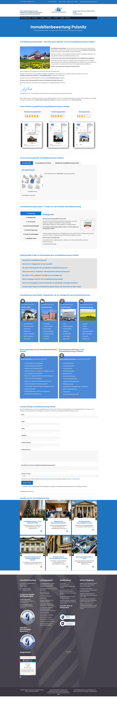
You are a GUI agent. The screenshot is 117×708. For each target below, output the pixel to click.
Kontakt (62, 17)
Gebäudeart (23, 435)
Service (68, 17)
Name (22, 414)
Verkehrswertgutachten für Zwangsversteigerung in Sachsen (32, 558)
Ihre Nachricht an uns (25, 449)
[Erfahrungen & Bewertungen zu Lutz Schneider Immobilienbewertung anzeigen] (28, 665)
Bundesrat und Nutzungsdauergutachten (58, 522)
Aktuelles (36, 17)
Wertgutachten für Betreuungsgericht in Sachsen (58, 557)
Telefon (23, 428)
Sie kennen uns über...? (26, 473)
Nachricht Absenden (27, 482)
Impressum (62, 610)
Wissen (56, 17)
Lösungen (42, 17)
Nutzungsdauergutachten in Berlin (84, 557)
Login (58, 694)
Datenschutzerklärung (64, 612)
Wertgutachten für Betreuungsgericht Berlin (84, 522)
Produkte (49, 17)
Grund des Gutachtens (26, 442)
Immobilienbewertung (26, 17)
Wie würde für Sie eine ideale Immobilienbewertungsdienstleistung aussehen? (38, 465)
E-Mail (23, 421)
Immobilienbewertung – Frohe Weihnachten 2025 (32, 522)
